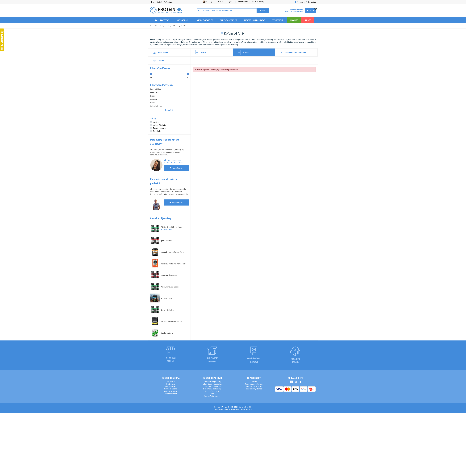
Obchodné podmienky (212, 391)
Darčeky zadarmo (159, 128)
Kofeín (185, 26)
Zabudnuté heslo (170, 386)
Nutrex (152, 102)
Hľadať (263, 10)
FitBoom (153, 99)
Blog (152, 2)
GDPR (212, 393)
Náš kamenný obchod (254, 389)
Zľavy (308, 20)
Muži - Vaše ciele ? (205, 20)
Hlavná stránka (154, 26)
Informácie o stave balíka (212, 384)
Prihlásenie (301, 2)
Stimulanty (176, 26)
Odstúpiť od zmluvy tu (212, 396)
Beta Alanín (163, 52)
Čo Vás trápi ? (183, 20)
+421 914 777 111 (243, 2)
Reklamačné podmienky (212, 389)
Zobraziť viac (169, 110)
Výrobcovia (277, 20)
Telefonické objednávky (212, 381)
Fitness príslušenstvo (254, 20)
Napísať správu (177, 168)
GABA (203, 52)
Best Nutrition (155, 89)
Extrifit (152, 96)
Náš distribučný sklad (254, 386)
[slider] (151, 74)
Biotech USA (154, 92)
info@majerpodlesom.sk (243, 409)
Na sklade (157, 131)
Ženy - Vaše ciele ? (228, 20)
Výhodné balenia (159, 125)
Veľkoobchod (168, 2)
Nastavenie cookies (245, 407)
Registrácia (312, 2)
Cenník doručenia (170, 389)
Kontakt (159, 2)
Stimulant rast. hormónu (295, 52)
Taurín (161, 60)
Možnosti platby (171, 393)
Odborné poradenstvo (212, 386)
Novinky (294, 20)
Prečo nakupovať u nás (253, 384)
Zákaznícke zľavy (170, 391)
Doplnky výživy (162, 20)
